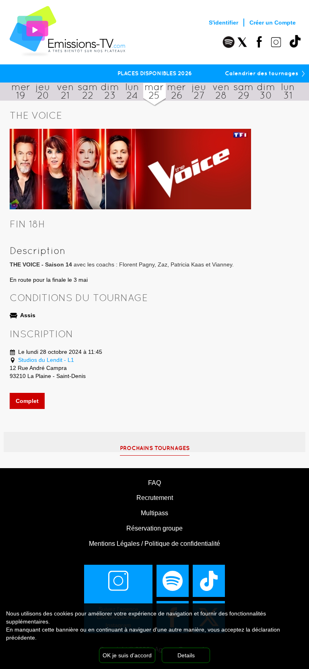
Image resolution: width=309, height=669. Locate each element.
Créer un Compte (272, 22)
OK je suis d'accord (127, 655)
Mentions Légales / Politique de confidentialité (154, 543)
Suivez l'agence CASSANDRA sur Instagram (118, 617)
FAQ (154, 482)
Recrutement (154, 497)
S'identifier (223, 22)
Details (186, 655)
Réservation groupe (154, 528)
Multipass (154, 513)
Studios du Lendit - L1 (46, 360)
